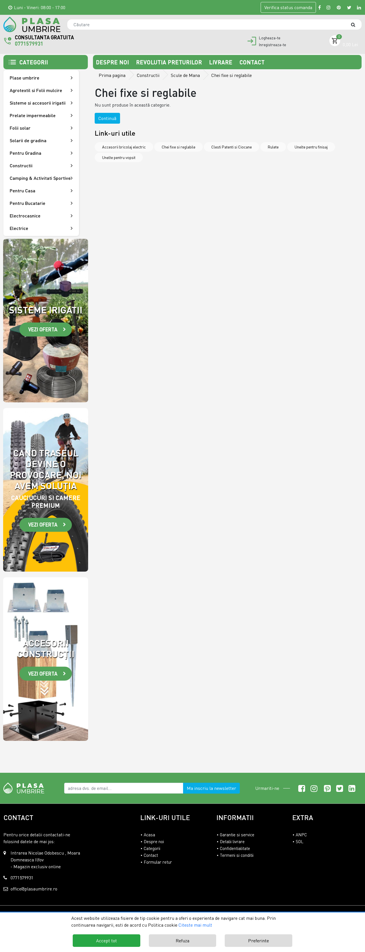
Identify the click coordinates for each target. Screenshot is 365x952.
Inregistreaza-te (272, 45)
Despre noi (113, 62)
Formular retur (158, 862)
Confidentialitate (235, 848)
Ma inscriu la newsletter (211, 788)
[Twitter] (349, 7)
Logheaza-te (269, 38)
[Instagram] (329, 7)
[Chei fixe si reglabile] (31, 24)
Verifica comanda (288, 7)
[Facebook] (319, 7)
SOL (299, 841)
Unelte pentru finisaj (311, 146)
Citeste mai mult (195, 925)
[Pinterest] (339, 7)
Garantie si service (237, 834)
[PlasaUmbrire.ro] (25, 787)
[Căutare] (356, 24)
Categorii (152, 848)
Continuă (107, 118)
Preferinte (258, 940)
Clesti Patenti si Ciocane (231, 146)
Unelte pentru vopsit (118, 157)
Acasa (149, 834)
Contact (252, 62)
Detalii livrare (232, 841)
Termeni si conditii (237, 855)
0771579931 (29, 43)
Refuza (182, 940)
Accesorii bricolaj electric (124, 146)
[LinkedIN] (359, 7)
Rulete (273, 146)
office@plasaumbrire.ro (34, 889)
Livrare (221, 62)
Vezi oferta (42, 329)
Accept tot (106, 940)
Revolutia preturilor (169, 62)
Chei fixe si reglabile (178, 146)
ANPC (301, 834)
